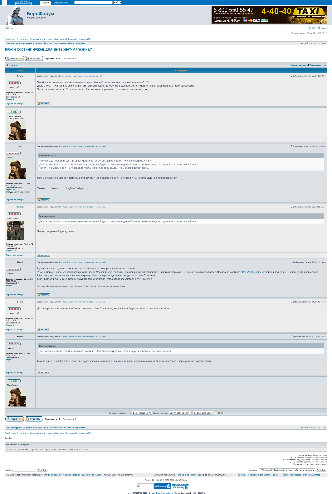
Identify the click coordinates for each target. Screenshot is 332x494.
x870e (242, 475)
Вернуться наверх (15, 104)
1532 (11, 190)
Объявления (61, 2)
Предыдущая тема (299, 65)
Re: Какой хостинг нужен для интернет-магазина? (82, 146)
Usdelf (72, 286)
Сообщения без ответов (16, 39)
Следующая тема (317, 65)
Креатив (28, 43)
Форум (45, 2)
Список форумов (14, 43)
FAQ (313, 28)
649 (11, 250)
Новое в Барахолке (56, 39)
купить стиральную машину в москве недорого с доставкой (73, 475)
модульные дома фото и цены (263, 475)
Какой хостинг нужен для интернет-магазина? (48, 49)
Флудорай (72, 39)
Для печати (12, 65)
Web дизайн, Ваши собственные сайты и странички (60, 43)
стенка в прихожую (187, 475)
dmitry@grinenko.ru (164, 493)
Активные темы (37, 39)
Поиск (323, 28)
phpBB (159, 480)
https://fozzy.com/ (251, 272)
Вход (10, 28)
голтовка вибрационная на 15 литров (302, 475)
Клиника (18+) (85, 39)
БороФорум (40, 13)
